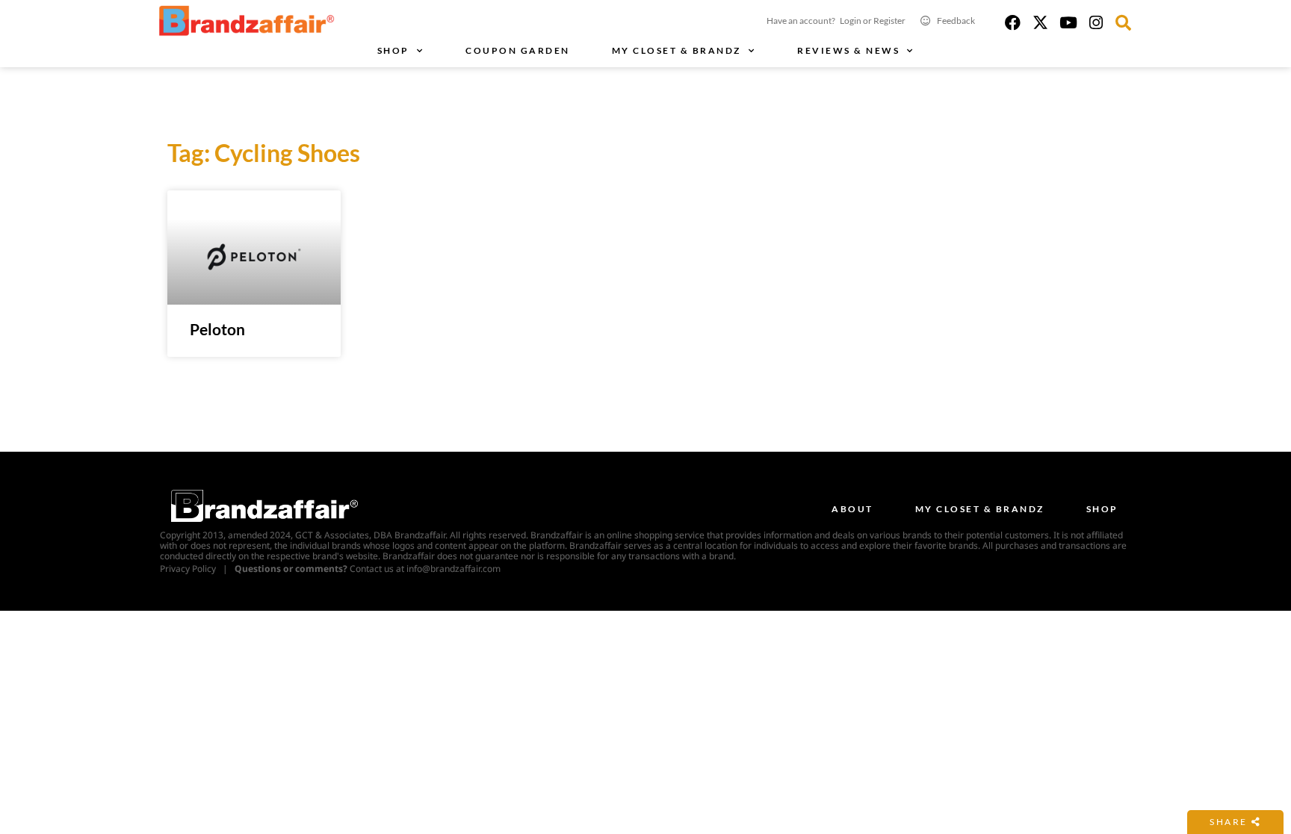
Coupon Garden (517, 50)
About (852, 508)
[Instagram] (1095, 23)
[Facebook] (1013, 23)
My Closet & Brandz (676, 50)
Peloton (217, 329)
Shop (393, 50)
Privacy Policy (188, 568)
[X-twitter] (1040, 23)
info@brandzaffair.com (453, 568)
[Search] (1123, 23)
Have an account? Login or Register (836, 20)
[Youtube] (1068, 23)
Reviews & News (848, 50)
